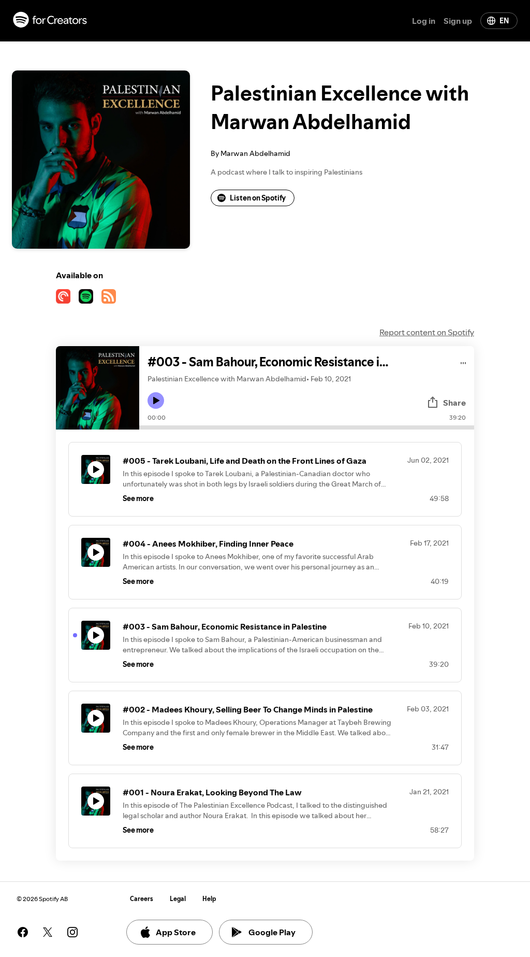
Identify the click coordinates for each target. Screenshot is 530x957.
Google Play (272, 932)
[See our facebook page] (23, 932)
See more (138, 498)
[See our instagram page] (72, 932)
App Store (176, 932)
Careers (141, 898)
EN (504, 21)
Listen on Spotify (258, 198)
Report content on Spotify (426, 332)
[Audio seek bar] (306, 427)
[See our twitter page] (47, 932)
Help (209, 898)
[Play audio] (463, 361)
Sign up (458, 20)
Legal (178, 898)
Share (454, 402)
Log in (423, 20)
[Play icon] (156, 400)
